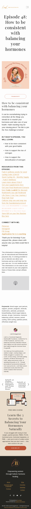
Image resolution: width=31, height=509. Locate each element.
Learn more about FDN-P (12, 182)
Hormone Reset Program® (8, 485)
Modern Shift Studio (20, 501)
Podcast (8, 488)
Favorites (22, 484)
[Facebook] (10, 495)
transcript (15, 96)
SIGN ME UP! (15, 448)
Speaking (22, 487)
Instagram (6, 229)
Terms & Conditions (8, 507)
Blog (22, 482)
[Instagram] (13, 495)
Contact (22, 490)
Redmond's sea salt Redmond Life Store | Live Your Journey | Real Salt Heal (14, 195)
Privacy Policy (23, 507)
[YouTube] (17, 495)
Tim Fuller (19, 500)
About (8, 482)
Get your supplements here (12, 185)
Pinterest (6, 226)
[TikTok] (20, 495)
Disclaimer (16, 507)
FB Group (5, 231)
